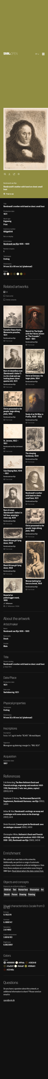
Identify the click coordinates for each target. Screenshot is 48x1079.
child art (7, 889)
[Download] (10, 174)
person (14, 894)
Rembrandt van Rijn (11, 244)
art (42, 889)
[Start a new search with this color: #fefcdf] (18, 274)
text (14, 889)
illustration (34, 889)
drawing (22, 894)
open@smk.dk (9, 1000)
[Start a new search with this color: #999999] (4, 274)
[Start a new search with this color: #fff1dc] (8, 274)
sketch (7, 894)
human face (23, 889)
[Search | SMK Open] (10, 54)
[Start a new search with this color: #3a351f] (14, 274)
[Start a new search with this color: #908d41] (21, 274)
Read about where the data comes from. (28, 871)
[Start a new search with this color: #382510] (11, 274)
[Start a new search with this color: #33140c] (24, 274)
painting (31, 894)
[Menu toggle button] (43, 54)
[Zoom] (5, 174)
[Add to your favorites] (19, 174)
